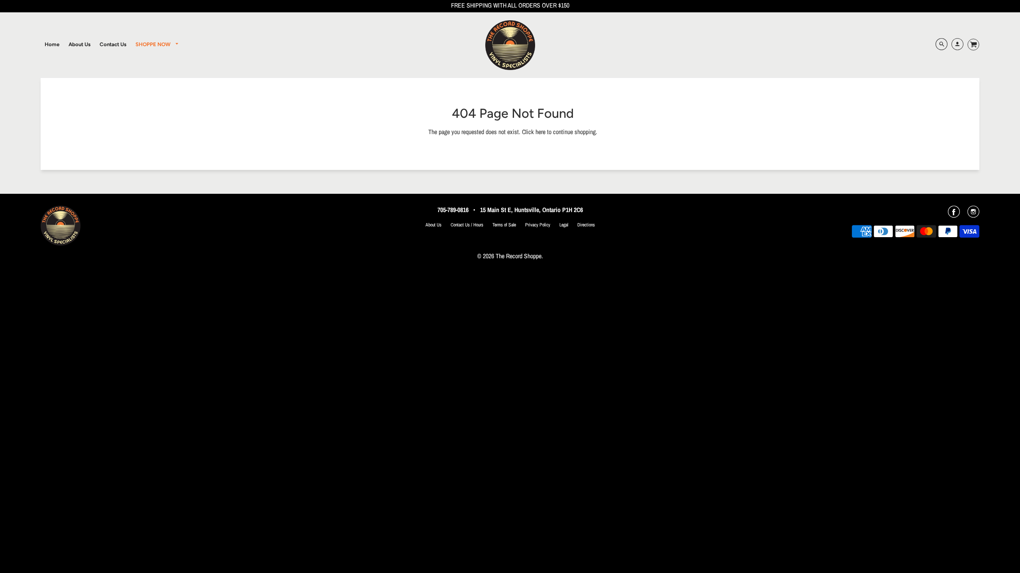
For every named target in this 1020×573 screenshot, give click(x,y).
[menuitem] (52, 44)
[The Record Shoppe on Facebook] (954, 214)
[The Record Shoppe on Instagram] (973, 214)
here (540, 131)
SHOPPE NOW (153, 44)
